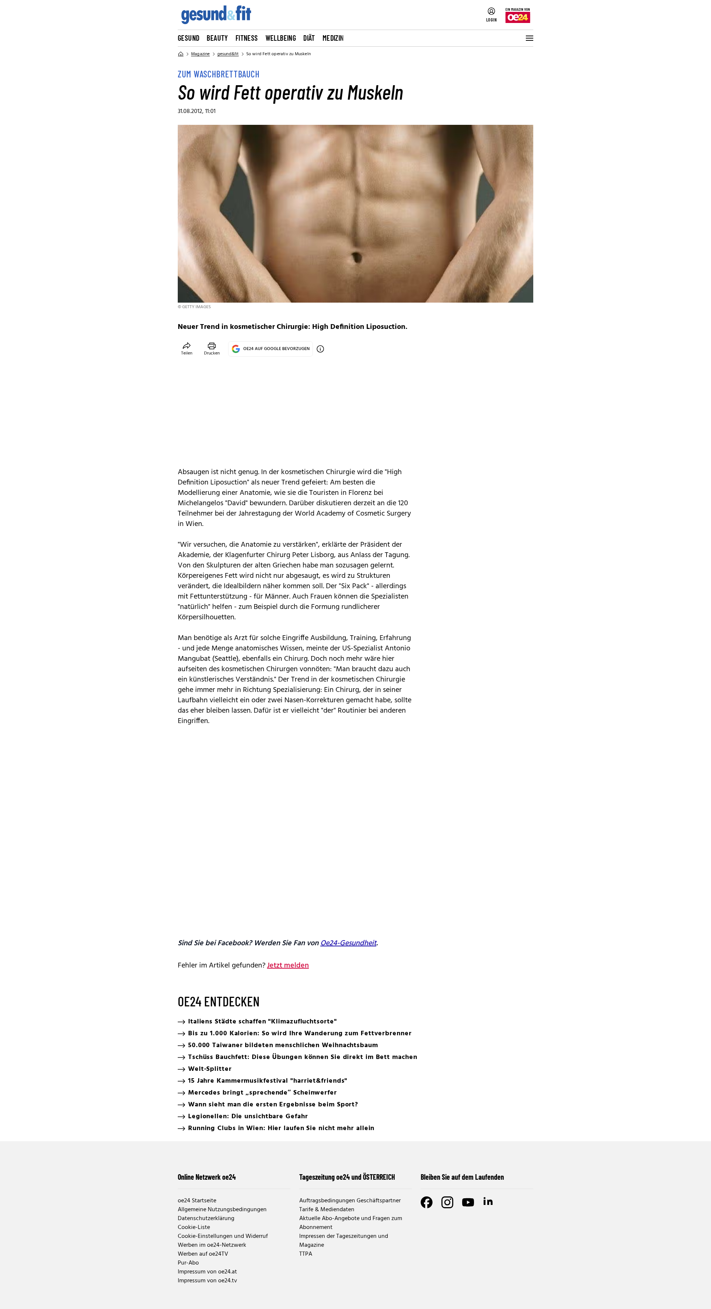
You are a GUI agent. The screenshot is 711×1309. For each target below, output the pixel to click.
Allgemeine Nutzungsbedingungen (222, 1210)
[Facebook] (427, 1202)
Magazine (200, 54)
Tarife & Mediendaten (326, 1210)
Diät (309, 37)
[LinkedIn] (489, 1202)
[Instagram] (447, 1202)
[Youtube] (468, 1202)
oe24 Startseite (197, 1201)
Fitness (247, 37)
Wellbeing (281, 37)
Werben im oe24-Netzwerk (212, 1245)
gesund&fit (228, 54)
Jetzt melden (288, 965)
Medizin (333, 37)
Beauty (217, 37)
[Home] (181, 54)
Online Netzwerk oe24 (207, 1176)
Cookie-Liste (194, 1227)
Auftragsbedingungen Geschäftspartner (350, 1201)
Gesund (188, 37)
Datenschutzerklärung (206, 1218)
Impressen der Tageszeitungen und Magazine (343, 1241)
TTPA (305, 1254)
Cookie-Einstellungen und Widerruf (223, 1236)
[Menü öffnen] (528, 38)
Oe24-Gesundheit (348, 943)
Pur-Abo (188, 1263)
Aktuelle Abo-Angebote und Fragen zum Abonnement (350, 1223)
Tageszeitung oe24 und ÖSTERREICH (347, 1176)
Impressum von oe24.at (207, 1272)
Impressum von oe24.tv (207, 1281)
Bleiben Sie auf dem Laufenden (462, 1176)
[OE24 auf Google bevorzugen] (320, 348)
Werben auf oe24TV (203, 1254)
